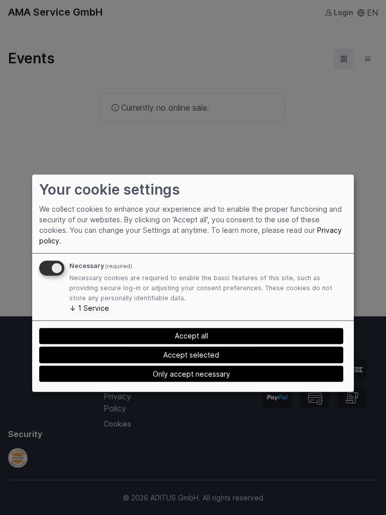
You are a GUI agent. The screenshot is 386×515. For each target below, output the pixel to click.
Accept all (191, 335)
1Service (89, 308)
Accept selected (191, 355)
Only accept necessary (191, 374)
